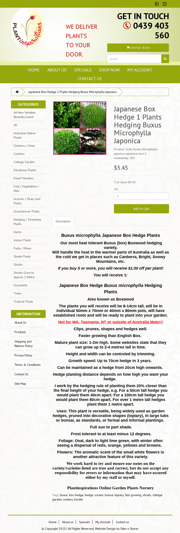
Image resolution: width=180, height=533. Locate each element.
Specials (83, 70)
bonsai (109, 495)
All (15, 125)
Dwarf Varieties (24, 178)
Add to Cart (141, 209)
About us (57, 70)
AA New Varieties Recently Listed (25, 115)
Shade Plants (22, 256)
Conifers (19, 154)
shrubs (147, 495)
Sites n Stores (129, 529)
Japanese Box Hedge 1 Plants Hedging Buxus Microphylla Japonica (72, 92)
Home (34, 70)
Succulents (20, 285)
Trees (17, 293)
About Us (20, 323)
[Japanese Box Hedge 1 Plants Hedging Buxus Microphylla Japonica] (79, 128)
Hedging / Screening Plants (27, 222)
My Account (139, 70)
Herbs (18, 232)
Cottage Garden (24, 162)
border (78, 499)
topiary (119, 495)
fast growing (133, 495)
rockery (68, 499)
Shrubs (18, 264)
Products (20, 332)
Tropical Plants (23, 301)
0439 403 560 (151, 30)
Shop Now (109, 70)
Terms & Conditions (27, 365)
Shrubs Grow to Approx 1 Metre (24, 275)
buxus (64, 495)
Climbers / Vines (24, 146)
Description (63, 221)
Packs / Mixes (22, 248)
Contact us (90, 78)
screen (99, 495)
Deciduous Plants (25, 170)
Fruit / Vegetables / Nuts (26, 188)
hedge (89, 495)
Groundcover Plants (27, 211)
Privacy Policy (23, 355)
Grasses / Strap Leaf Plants (27, 201)
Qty (116, 188)
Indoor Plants (22, 240)
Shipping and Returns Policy (23, 343)
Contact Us (21, 374)
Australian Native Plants (25, 135)
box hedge (76, 495)
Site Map (20, 384)
